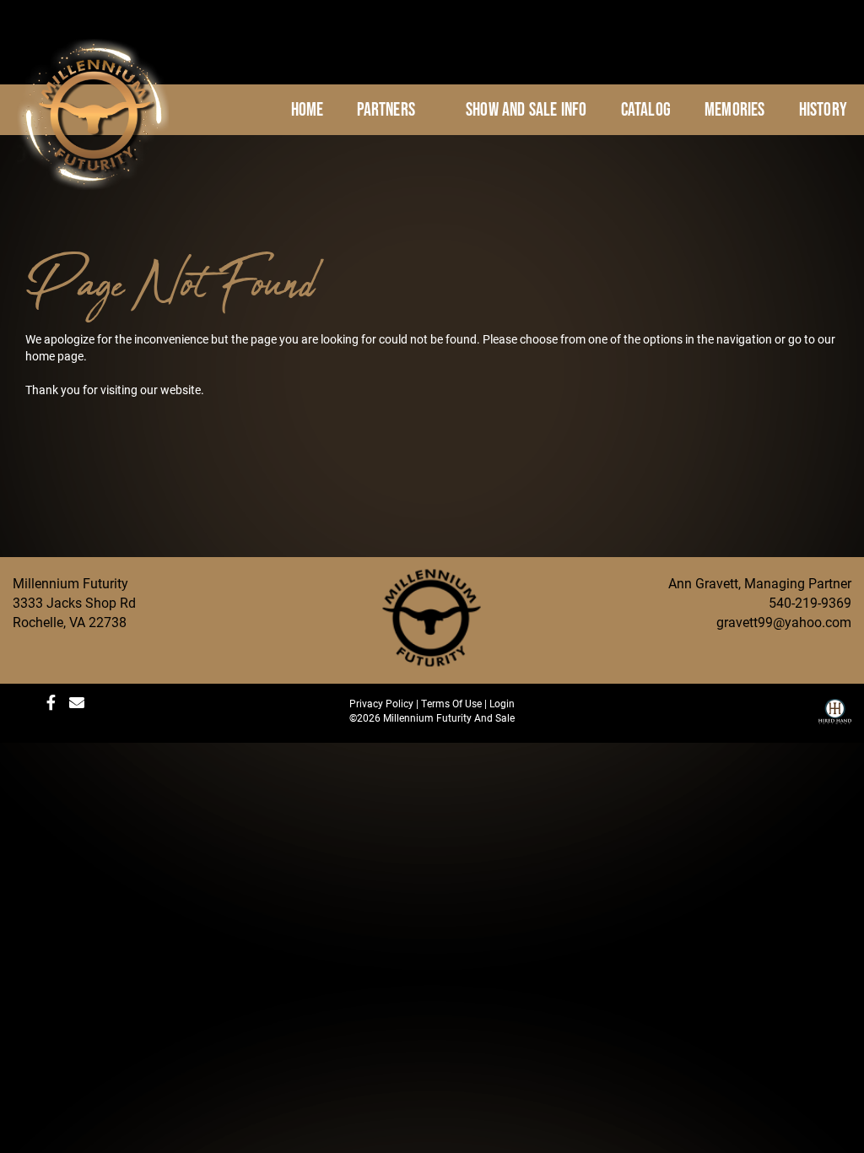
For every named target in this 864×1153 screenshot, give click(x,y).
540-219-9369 (810, 602)
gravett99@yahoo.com (783, 622)
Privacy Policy (381, 703)
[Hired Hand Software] (834, 717)
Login (502, 703)
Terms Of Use (451, 703)
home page (54, 356)
